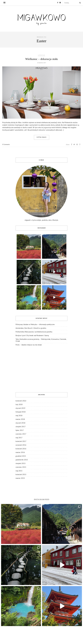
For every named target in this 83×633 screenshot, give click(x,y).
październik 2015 (22, 460)
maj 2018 (19, 415)
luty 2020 (19, 404)
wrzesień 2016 (21, 445)
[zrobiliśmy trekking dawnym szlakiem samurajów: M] (54, 246)
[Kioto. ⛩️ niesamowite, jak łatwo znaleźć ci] (54, 297)
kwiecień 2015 (21, 474)
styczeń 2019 (20, 408)
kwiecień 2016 (21, 449)
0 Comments (6, 144)
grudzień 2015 (21, 456)
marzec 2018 (20, 419)
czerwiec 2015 (21, 467)
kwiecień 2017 (21, 441)
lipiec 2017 (20, 430)
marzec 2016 (20, 452)
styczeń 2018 (20, 423)
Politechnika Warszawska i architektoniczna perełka (34, 332)
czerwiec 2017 (21, 434)
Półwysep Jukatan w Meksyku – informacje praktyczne (35, 324)
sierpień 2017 (21, 426)
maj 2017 (19, 438)
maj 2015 (19, 471)
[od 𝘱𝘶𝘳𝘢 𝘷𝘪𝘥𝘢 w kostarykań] (29, 297)
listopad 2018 (21, 412)
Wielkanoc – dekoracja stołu (41, 59)
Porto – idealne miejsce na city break (29, 345)
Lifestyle (41, 55)
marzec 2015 (20, 478)
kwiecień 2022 (21, 401)
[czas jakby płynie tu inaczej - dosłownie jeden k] (29, 272)
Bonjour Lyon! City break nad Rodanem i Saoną (32, 335)
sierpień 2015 (21, 463)
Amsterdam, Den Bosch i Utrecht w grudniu (31, 328)
